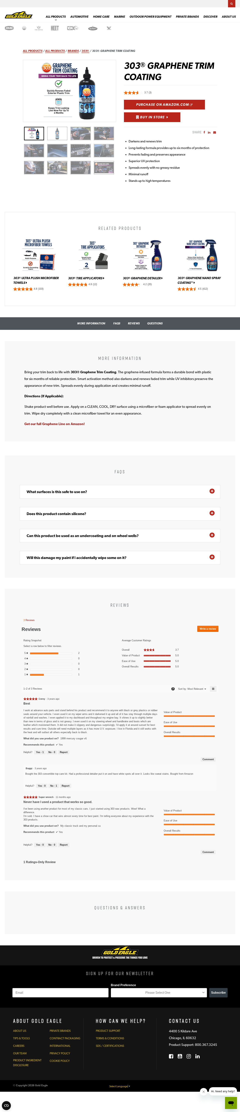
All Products (56, 16)
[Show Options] (203, 992)
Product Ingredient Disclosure (27, 1063)
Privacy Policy (60, 1053)
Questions (155, 323)
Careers (18, 1046)
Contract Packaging (65, 1038)
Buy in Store (152, 117)
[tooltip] (173, 689)
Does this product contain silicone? (56, 513)
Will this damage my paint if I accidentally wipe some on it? (77, 557)
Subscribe (218, 992)
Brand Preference (123, 985)
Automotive (79, 16)
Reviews (134, 323)
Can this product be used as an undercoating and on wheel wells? (83, 535)
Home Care (101, 16)
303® (85, 51)
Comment (208, 759)
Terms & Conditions (110, 1038)
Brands (73, 51)
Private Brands (187, 16)
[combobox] (158, 992)
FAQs (116, 323)
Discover (210, 16)
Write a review (209, 629)
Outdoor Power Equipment (150, 16)
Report (64, 752)
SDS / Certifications (110, 1046)
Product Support (108, 1031)
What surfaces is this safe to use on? (57, 492)
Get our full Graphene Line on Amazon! (54, 424)
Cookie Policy (60, 1061)
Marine (119, 16)
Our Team (20, 1053)
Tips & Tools (21, 1038)
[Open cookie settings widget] (6, 1105)
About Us (229, 16)
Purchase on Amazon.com (170, 104)
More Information (91, 323)
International (60, 1046)
